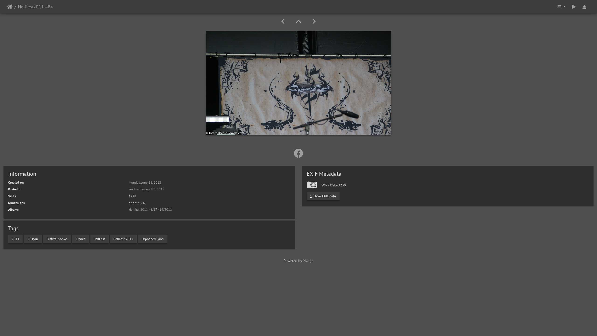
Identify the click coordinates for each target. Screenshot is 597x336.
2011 (15, 239)
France (80, 239)
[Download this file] (584, 6)
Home (10, 6)
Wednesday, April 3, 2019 (146, 189)
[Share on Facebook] (298, 153)
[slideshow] (574, 6)
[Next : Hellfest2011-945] (314, 21)
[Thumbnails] (298, 21)
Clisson (33, 239)
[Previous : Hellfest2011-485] (282, 21)
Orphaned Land (153, 239)
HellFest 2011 (123, 239)
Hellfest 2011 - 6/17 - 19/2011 (150, 209)
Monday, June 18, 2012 (145, 182)
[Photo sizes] (561, 6)
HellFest (99, 239)
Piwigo (308, 260)
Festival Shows (56, 239)
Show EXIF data (324, 196)
